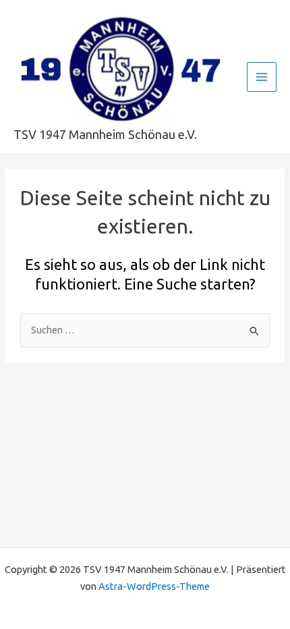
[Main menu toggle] (262, 77)
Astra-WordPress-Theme (154, 586)
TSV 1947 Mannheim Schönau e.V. (105, 134)
